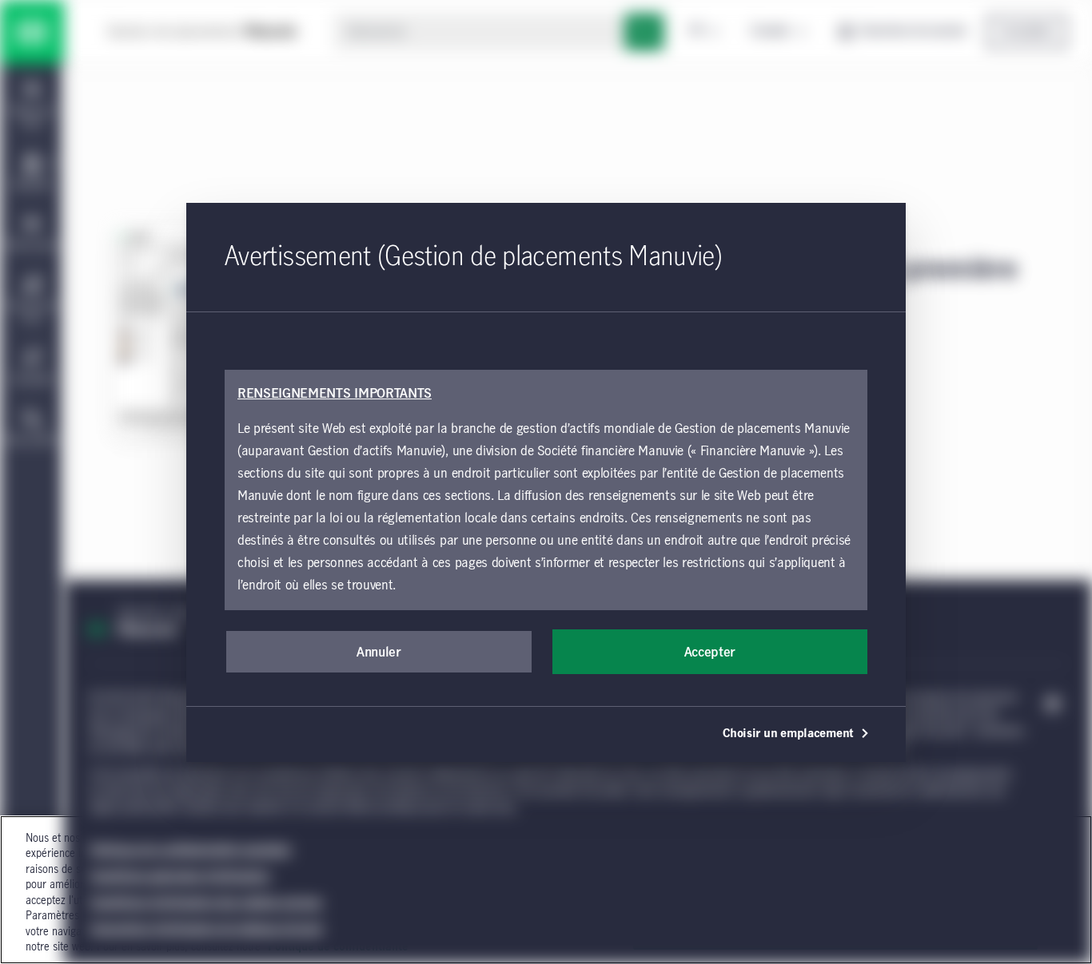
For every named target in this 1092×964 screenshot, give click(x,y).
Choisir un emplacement (788, 734)
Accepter (709, 652)
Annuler (379, 652)
